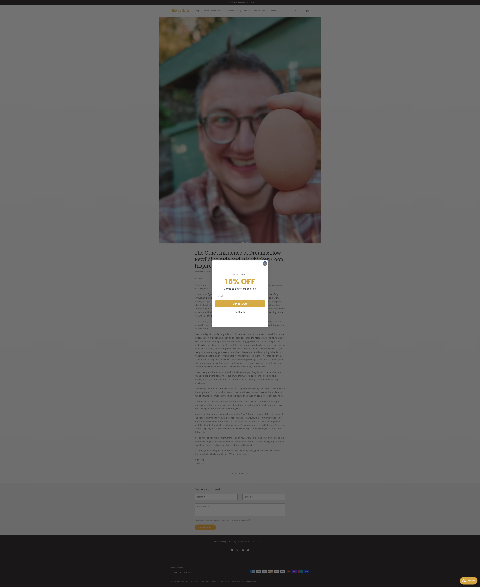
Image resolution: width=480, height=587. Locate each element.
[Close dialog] (265, 263)
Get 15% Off (240, 304)
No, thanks (240, 312)
